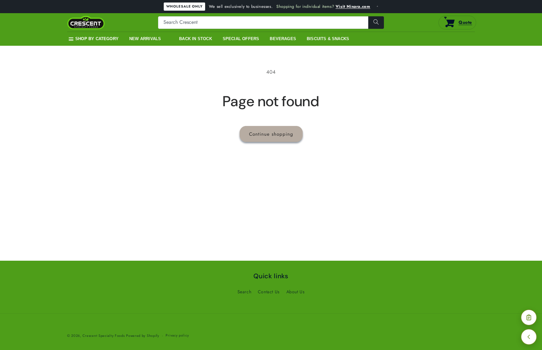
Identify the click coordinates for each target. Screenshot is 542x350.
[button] (93, 39)
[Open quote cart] (529, 317)
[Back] (529, 337)
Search (244, 292)
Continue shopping (271, 134)
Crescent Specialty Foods (103, 335)
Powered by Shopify (142, 335)
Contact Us (269, 292)
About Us (295, 292)
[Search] (376, 22)
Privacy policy (177, 335)
